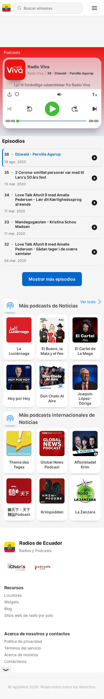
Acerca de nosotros (21, 654)
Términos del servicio (22, 648)
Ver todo (88, 301)
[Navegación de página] (94, 8)
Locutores (13, 595)
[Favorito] (17, 94)
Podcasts (12, 52)
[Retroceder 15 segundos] (29, 109)
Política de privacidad (23, 641)
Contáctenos (15, 661)
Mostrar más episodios (52, 279)
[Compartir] (9, 94)
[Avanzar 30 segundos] (74, 109)
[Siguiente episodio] (94, 109)
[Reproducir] (52, 109)
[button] (59, 94)
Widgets (11, 602)
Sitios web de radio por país (28, 615)
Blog (8, 608)
